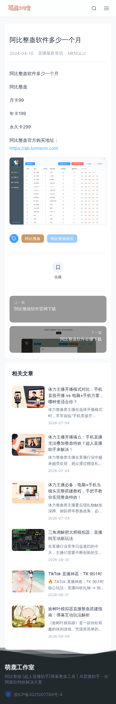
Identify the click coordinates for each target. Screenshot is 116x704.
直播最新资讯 (50, 52)
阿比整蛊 (32, 238)
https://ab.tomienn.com (34, 148)
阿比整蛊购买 (62, 238)
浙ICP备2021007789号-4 (38, 694)
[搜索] (94, 8)
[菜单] (106, 8)
